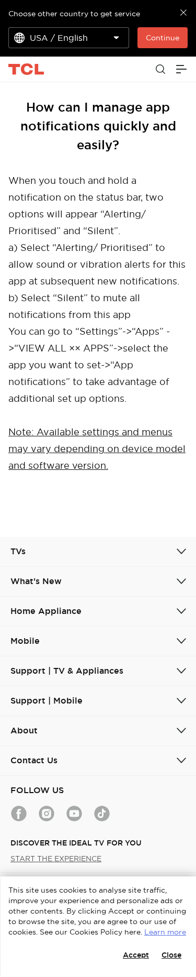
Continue (162, 37)
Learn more (165, 932)
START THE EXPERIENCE (55, 858)
